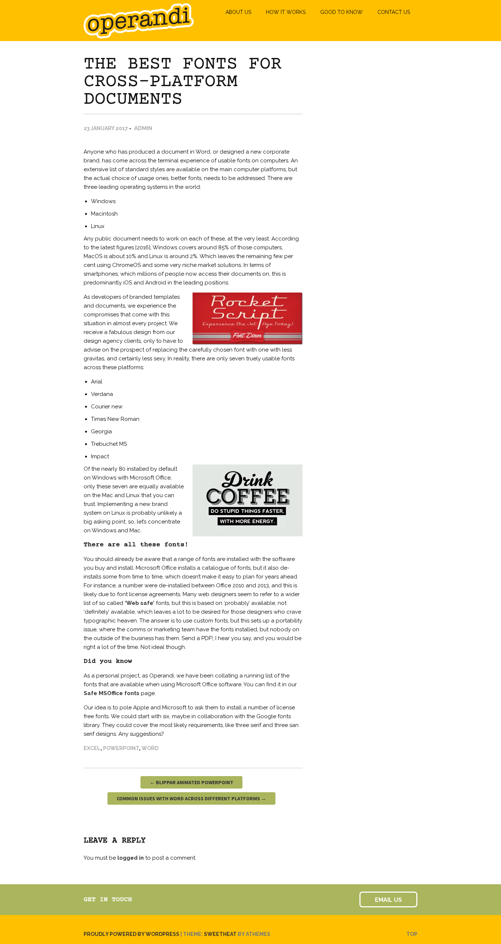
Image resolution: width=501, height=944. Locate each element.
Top (411, 934)
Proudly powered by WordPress (131, 934)
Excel (92, 748)
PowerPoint (121, 748)
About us (238, 12)
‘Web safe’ (139, 603)
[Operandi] (139, 35)
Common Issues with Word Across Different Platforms (191, 798)
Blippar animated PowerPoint (191, 782)
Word (150, 748)
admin (143, 128)
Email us (388, 899)
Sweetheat (220, 934)
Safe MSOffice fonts (111, 693)
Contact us (393, 12)
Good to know (341, 12)
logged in (130, 858)
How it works (286, 12)
